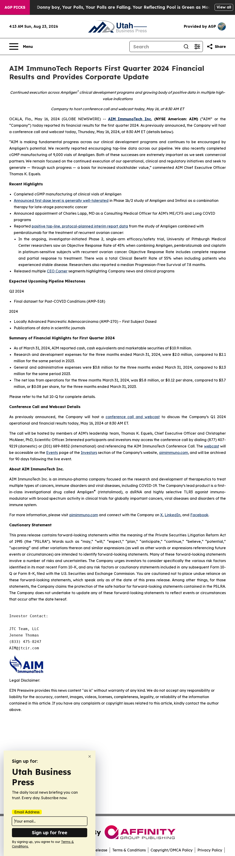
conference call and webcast (133, 416)
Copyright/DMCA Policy (172, 850)
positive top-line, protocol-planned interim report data (80, 226)
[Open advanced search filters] (197, 46)
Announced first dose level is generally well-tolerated (61, 200)
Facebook (199, 515)
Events (52, 452)
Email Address (26, 812)
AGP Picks (15, 7)
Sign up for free (49, 832)
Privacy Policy (209, 850)
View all (224, 7)
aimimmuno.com (173, 452)
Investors (89, 452)
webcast (211, 446)
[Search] (186, 46)
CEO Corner (57, 271)
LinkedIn (172, 515)
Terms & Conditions (129, 850)
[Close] (89, 756)
